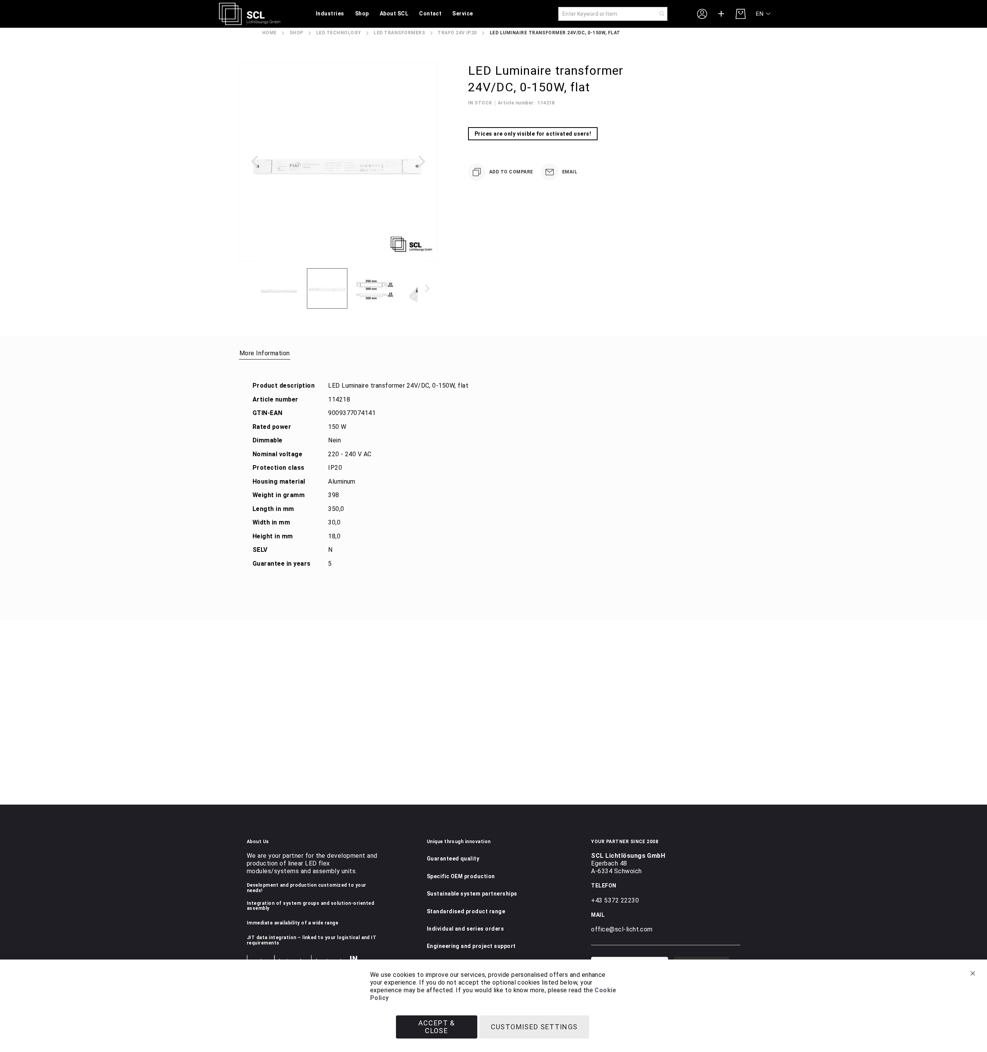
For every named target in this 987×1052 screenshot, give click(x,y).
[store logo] (249, 14)
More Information (264, 353)
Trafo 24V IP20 (457, 32)
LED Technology (338, 32)
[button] (763, 14)
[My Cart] (740, 14)
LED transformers (399, 32)
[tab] (264, 353)
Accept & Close (436, 1027)
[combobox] (612, 14)
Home (269, 32)
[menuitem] (330, 14)
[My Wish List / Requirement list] (721, 14)
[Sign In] (702, 13)
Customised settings (534, 1027)
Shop (296, 32)
